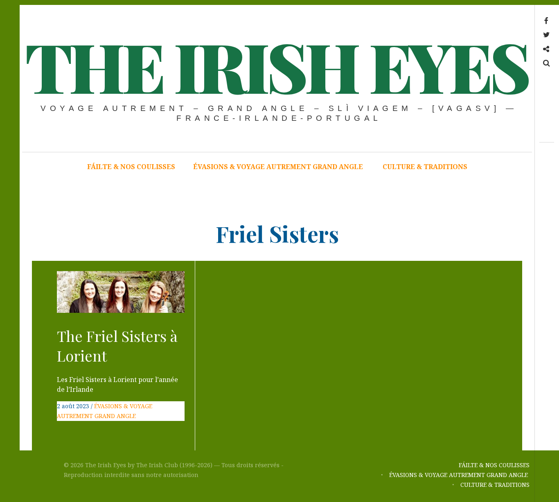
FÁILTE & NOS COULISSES (131, 166)
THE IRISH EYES (276, 65)
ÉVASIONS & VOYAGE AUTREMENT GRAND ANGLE (279, 166)
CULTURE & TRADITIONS (425, 166)
